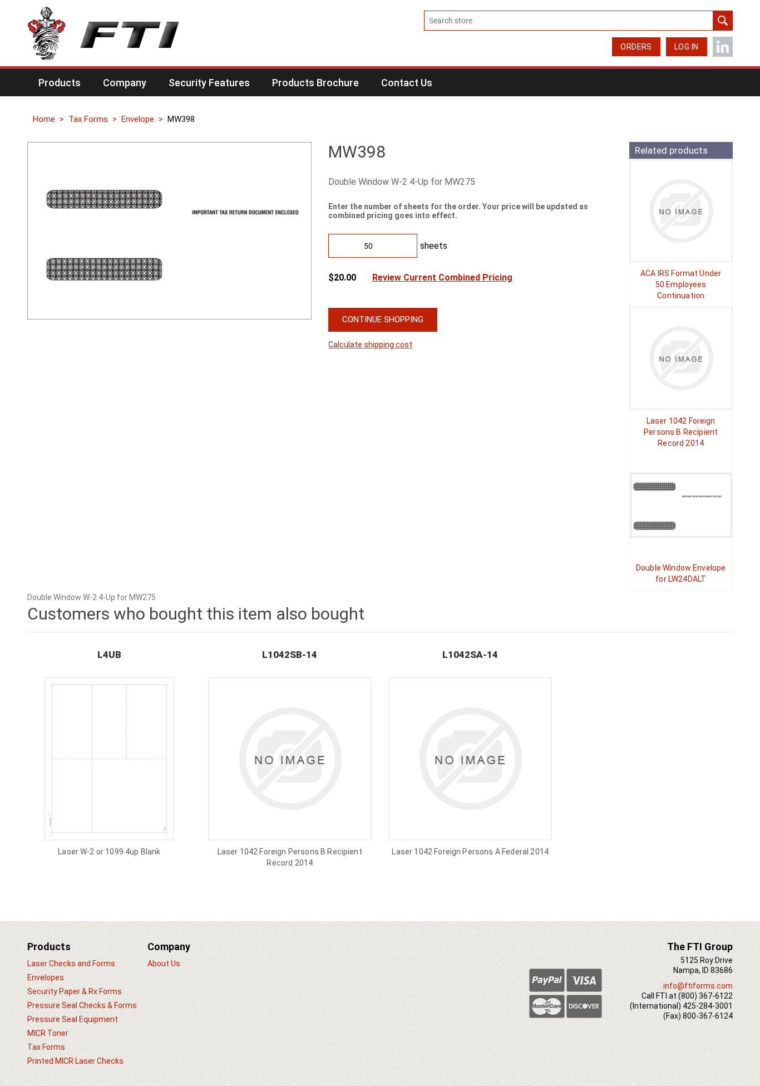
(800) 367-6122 (705, 995)
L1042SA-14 (470, 654)
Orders (636, 46)
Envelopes (45, 977)
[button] (59, 82)
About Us (163, 963)
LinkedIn (723, 47)
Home (44, 119)
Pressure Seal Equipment (72, 1019)
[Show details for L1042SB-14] (681, 358)
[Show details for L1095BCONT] (681, 211)
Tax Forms (88, 119)
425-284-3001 (708, 1005)
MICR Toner (47, 1033)
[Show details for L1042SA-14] (470, 759)
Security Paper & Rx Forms (74, 991)
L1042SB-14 (289, 654)
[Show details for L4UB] (109, 759)
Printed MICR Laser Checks (75, 1060)
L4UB (109, 654)
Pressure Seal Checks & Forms (82, 1005)
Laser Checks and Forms (71, 963)
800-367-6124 (708, 1015)
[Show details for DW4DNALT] (681, 505)
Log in (686, 46)
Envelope (137, 119)
